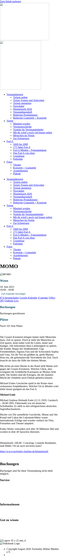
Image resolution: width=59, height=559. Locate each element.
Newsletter (18, 106)
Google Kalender (28, 297)
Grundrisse (18, 156)
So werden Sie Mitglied (12, 510)
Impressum (5, 532)
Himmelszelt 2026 (22, 109)
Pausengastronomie (10, 492)
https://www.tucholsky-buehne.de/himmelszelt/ (24, 451)
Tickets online (20, 97)
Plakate (17, 173)
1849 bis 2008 (20, 144)
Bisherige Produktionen (25, 115)
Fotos (9, 161)
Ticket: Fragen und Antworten (28, 100)
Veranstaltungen (15, 94)
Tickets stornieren (22, 103)
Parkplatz (18, 159)
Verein (10, 120)
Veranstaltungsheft (22, 112)
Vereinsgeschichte (22, 126)
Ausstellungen (20, 170)
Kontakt (4, 529)
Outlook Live (12, 300)
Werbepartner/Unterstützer (13, 513)
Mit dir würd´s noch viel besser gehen (32, 132)
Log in (3, 526)
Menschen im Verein (23, 135)
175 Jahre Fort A (21, 147)
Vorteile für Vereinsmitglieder (28, 129)
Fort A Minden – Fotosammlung (29, 150)
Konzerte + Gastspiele (24, 167)
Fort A (10, 141)
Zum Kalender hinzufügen (13, 294)
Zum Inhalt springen (10, 1)
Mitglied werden (21, 123)
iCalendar (43, 297)
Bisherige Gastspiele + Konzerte (30, 117)
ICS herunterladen (9, 297)
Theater (17, 164)
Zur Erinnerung (21, 138)
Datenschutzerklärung (11, 535)
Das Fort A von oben (24, 153)
